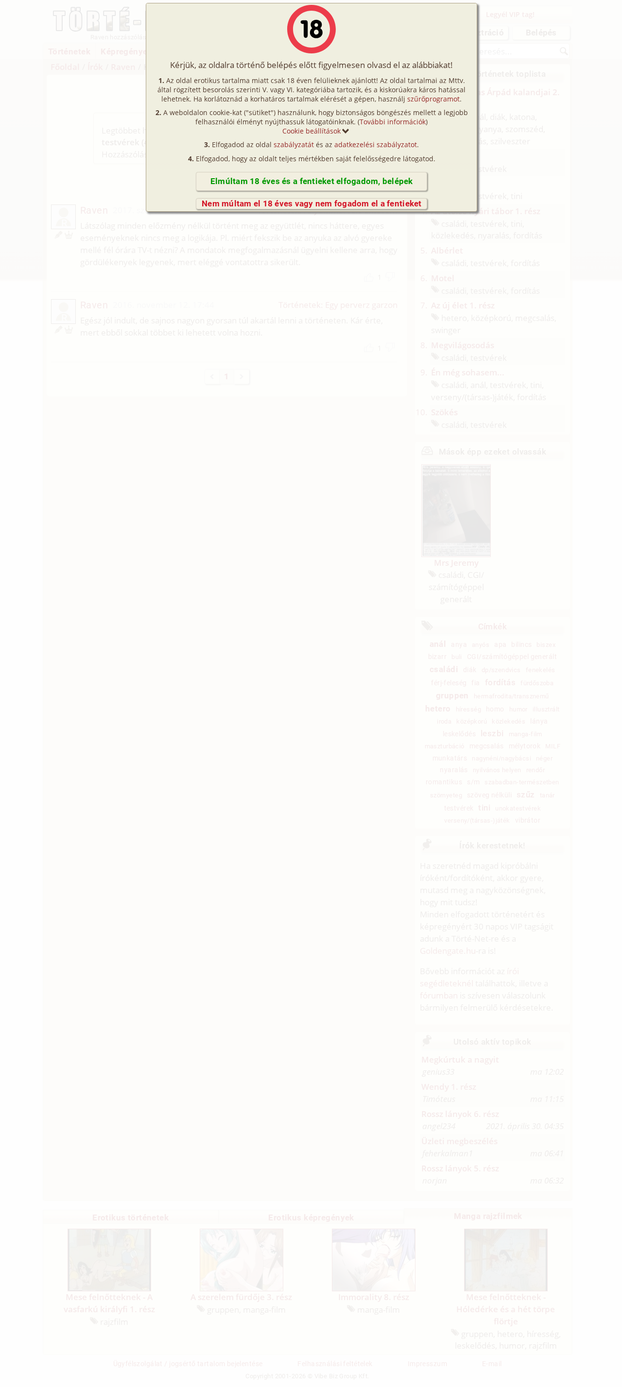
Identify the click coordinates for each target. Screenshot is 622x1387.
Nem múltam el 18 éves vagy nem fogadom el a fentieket (312, 203)
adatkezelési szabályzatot (375, 144)
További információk (393, 121)
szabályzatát (294, 144)
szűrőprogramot (433, 98)
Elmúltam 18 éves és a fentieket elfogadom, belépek (311, 181)
